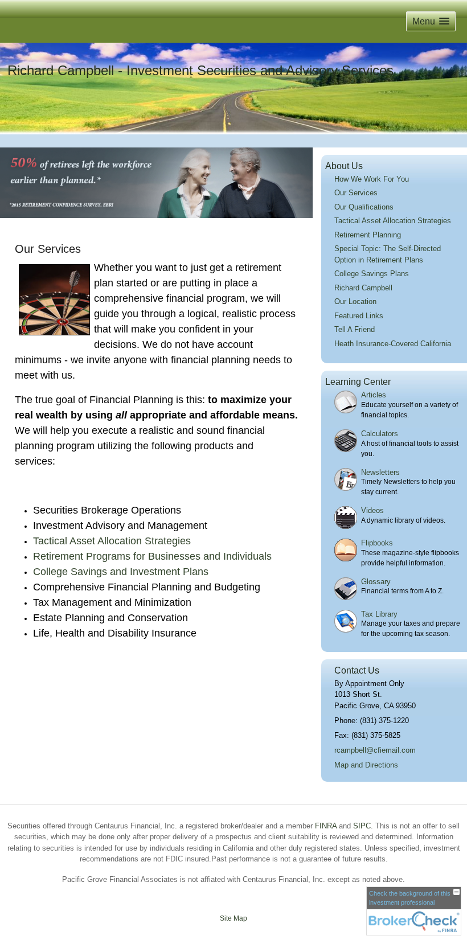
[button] (431, 21)
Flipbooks (377, 543)
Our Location (355, 301)
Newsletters (380, 472)
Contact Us (356, 670)
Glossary (376, 581)
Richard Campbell (363, 288)
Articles (373, 395)
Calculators (379, 433)
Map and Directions (366, 765)
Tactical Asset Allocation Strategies (392, 220)
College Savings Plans (371, 273)
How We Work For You (371, 179)
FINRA (326, 826)
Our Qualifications (364, 207)
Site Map (233, 918)
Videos (372, 510)
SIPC (362, 826)
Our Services (356, 192)
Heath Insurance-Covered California (392, 343)
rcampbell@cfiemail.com (375, 750)
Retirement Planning (367, 235)
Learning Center (358, 382)
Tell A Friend (354, 329)
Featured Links (358, 315)
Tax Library (379, 614)
